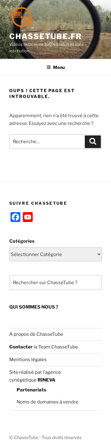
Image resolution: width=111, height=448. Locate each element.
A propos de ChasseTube (36, 334)
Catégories (22, 241)
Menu (59, 67)
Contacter (21, 347)
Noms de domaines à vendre (47, 402)
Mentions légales (28, 359)
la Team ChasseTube (55, 347)
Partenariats (31, 390)
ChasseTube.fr (45, 36)
